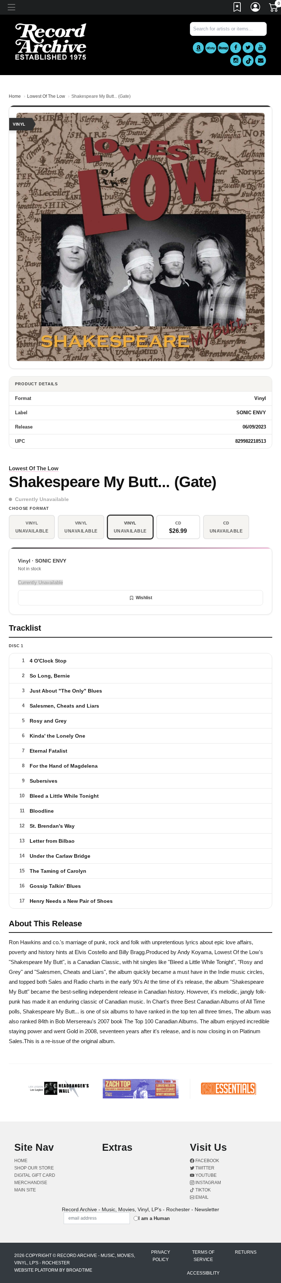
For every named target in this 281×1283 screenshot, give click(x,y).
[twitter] (248, 47)
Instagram (207, 1182)
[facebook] (235, 47)
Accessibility (203, 1273)
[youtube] (260, 47)
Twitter (204, 1168)
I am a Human (154, 1218)
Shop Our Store (34, 1168)
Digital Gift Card (34, 1175)
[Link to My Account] (256, 8)
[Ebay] (211, 47)
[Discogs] (223, 47)
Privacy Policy (160, 1256)
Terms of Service (203, 1256)
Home (15, 96)
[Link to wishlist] (237, 8)
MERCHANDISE (30, 1182)
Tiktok (202, 1190)
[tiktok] (248, 60)
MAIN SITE (25, 1190)
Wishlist (144, 597)
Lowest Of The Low (46, 96)
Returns (245, 1252)
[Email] (260, 60)
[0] (274, 8)
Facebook (206, 1160)
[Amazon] (198, 47)
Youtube (205, 1175)
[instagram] (235, 60)
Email (201, 1197)
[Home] (50, 41)
